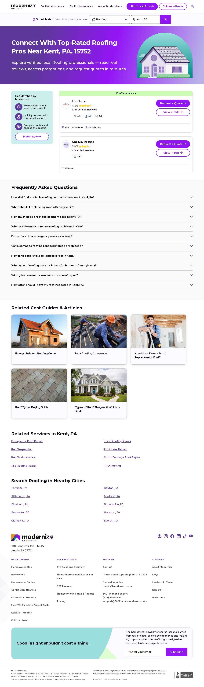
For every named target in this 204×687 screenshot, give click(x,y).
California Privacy (18, 676)
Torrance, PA (19, 488)
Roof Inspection (21, 449)
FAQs (155, 574)
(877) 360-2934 (112, 597)
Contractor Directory (23, 597)
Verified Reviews (84, 109)
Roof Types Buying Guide (31, 407)
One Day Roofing (83, 141)
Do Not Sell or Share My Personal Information (61, 676)
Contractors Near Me (23, 589)
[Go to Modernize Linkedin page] (179, 536)
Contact (107, 567)
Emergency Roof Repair (27, 441)
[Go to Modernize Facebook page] (172, 536)
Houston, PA (112, 512)
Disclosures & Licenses (79, 674)
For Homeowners (52, 6)
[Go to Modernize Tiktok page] (184, 536)
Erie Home (79, 101)
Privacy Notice (17, 674)
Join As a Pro (171, 6)
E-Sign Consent (44, 674)
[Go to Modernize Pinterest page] (159, 536)
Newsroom (158, 597)
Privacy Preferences (61, 674)
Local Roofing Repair (117, 441)
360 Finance (64, 586)
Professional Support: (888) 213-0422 (125, 574)
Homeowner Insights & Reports (75, 593)
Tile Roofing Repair (23, 465)
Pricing (61, 601)
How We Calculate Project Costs (30, 605)
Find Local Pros (141, 6)
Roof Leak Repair (115, 449)
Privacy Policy (58, 679)
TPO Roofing (112, 465)
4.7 (78, 157)
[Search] (192, 6)
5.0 (100, 116)
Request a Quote (171, 103)
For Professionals (80, 6)
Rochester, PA (20, 512)
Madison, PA (112, 496)
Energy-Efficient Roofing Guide (35, 353)
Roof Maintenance (23, 457)
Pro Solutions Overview (71, 567)
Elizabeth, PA (19, 504)
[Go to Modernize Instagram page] (166, 536)
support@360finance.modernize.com (125, 601)
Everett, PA (111, 520)
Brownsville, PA (114, 504)
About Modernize (109, 6)
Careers (156, 589)
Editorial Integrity (21, 612)
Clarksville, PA (20, 520)
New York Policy (34, 676)
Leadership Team (162, 582)
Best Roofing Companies (91, 353)
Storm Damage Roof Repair (122, 457)
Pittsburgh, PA (20, 496)
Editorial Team (19, 620)
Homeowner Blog (21, 567)
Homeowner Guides (23, 582)
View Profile (171, 112)
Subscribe (176, 652)
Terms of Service (73, 679)
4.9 (78, 116)
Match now (30, 136)
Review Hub (18, 574)
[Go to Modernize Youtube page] (191, 536)
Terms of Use (30, 674)
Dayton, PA (111, 488)
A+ (89, 116)
